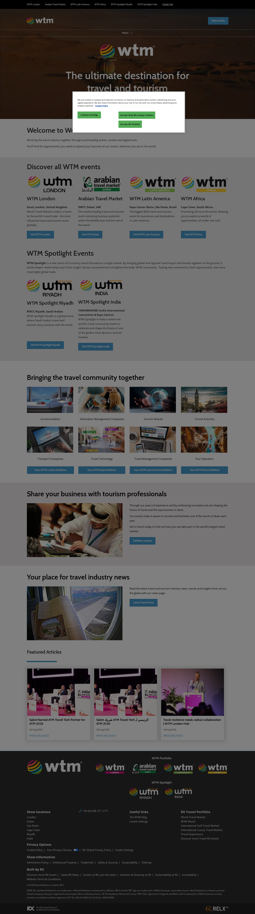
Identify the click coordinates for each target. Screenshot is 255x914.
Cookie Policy (101, 105)
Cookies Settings (89, 115)
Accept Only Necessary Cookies (136, 115)
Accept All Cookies (130, 124)
